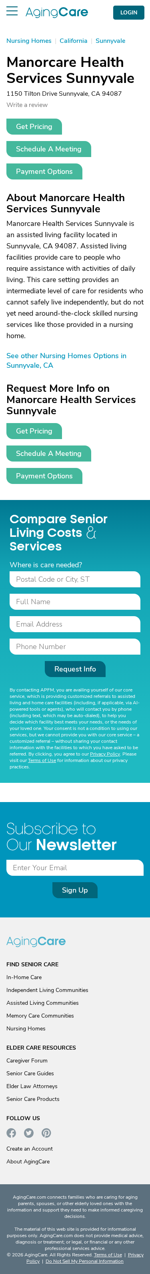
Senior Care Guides (30, 1073)
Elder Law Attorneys (32, 1086)
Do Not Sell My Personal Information (85, 1261)
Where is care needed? (46, 565)
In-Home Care (24, 977)
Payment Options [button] (44, 171)
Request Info (75, 669)
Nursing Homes (26, 1028)
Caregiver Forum (27, 1060)
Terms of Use (42, 760)
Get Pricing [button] (34, 126)
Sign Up (75, 890)
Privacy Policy (105, 754)
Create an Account (29, 1149)
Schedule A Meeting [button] (49, 149)
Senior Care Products (33, 1099)
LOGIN (128, 12)
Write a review (27, 105)
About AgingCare (28, 1161)
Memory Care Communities (40, 1016)
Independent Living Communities (47, 990)
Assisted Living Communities (42, 1003)
